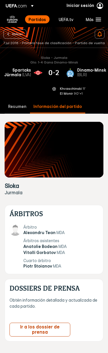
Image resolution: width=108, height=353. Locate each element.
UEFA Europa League (12, 19)
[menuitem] (39, 19)
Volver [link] (17, 34)
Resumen (17, 106)
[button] (92, 19)
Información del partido (57, 106)
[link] (37, 19)
